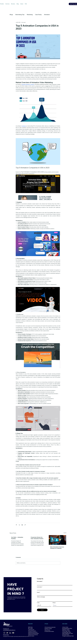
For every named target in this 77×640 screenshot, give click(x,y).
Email (38, 592)
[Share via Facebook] (16, 524)
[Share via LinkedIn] (22, 524)
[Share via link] (25, 524)
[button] (7, 3)
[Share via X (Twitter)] (19, 524)
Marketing (30, 14)
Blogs (11, 14)
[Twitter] (7, 633)
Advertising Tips (19, 14)
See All (65, 532)
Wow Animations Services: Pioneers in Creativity (57, 547)
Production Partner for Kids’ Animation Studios (37, 538)
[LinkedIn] (10, 633)
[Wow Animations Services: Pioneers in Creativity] (57, 540)
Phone (54, 602)
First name (39, 581)
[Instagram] (4, 633)
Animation (47, 14)
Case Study (38, 14)
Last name (39, 586)
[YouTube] (13, 633)
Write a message (41, 596)
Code (38, 602)
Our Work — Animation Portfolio (17, 538)
